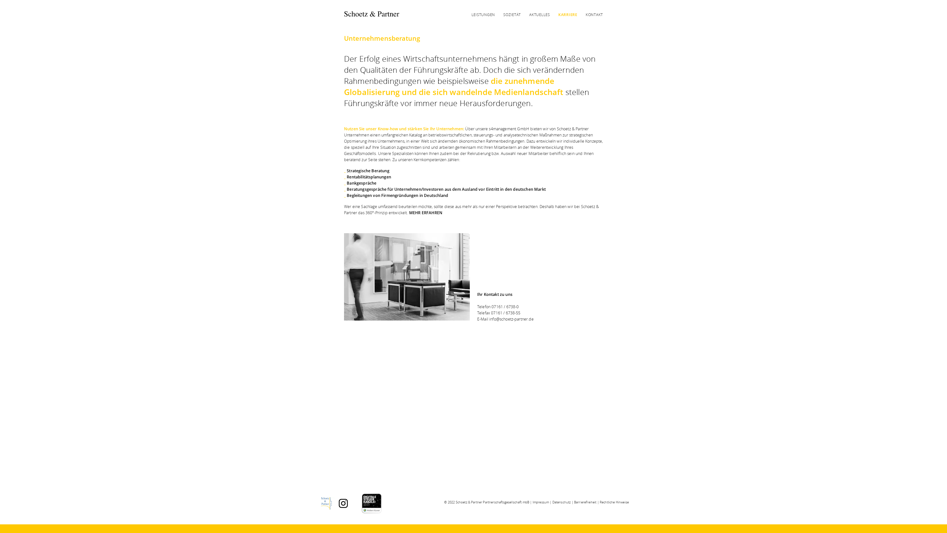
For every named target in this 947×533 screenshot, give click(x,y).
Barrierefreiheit (585, 502)
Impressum (541, 502)
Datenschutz (561, 502)
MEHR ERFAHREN (425, 212)
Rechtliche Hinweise (614, 502)
